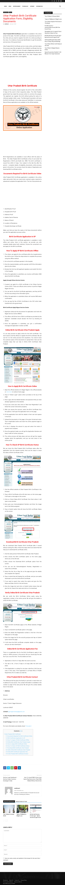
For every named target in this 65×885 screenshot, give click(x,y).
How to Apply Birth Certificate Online (16, 744)
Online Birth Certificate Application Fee (17, 751)
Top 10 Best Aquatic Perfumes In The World (53, 22)
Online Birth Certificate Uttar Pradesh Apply (18, 742)
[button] (60, 6)
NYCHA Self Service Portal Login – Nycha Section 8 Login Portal (35, 816)
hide (21, 731)
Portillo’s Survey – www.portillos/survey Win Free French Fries (52, 27)
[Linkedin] (19, 767)
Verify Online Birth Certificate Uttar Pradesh (18, 750)
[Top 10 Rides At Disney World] (9, 809)
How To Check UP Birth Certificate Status (17, 746)
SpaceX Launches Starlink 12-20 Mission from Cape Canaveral (53, 52)
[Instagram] (54, 1)
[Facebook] (52, 1)
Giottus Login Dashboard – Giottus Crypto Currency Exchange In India (10, 779)
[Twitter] (56, 1)
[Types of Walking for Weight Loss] (22, 809)
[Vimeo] (59, 1)
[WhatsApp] (12, 767)
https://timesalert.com (18, 790)
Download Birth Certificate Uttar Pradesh (17, 748)
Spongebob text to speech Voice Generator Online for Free (53, 32)
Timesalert (28, 726)
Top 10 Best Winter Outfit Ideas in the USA (53, 44)
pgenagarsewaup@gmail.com (16, 711)
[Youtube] (61, 1)
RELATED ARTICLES (9, 801)
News (10, 12)
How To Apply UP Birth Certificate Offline (17, 740)
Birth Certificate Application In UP (15, 738)
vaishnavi (7, 24)
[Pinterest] (15, 767)
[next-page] (7, 821)
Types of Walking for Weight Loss (53, 19)
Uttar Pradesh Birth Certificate (12, 734)
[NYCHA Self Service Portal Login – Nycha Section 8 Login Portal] (36, 809)
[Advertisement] (22, 28)
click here (9, 392)
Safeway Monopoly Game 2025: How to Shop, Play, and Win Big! (53, 40)
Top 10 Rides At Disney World (52, 16)
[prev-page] (4, 821)
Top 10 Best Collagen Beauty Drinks (52, 48)
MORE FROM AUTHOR (21, 801)
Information (6, 12)
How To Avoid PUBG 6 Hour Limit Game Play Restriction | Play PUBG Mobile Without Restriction (33, 779)
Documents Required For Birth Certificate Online (19, 736)
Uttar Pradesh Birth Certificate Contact (17, 753)
